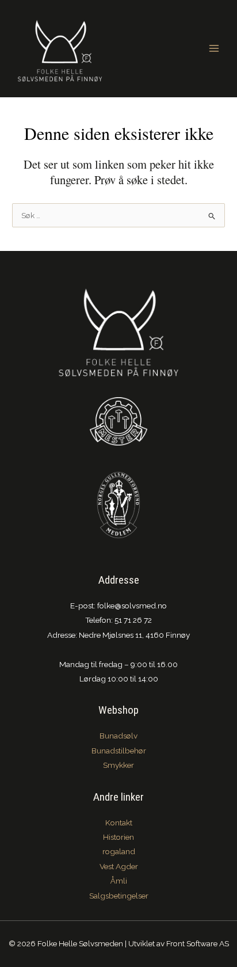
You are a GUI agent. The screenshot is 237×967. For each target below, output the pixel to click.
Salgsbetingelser (118, 895)
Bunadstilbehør (118, 750)
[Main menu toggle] (214, 48)
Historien (118, 837)
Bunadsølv (118, 735)
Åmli (118, 880)
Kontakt (118, 822)
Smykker (118, 765)
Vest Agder (119, 866)
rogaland (118, 851)
